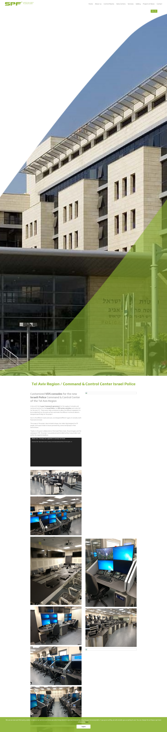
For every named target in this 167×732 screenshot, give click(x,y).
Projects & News (149, 4)
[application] (56, 452)
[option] (83, 193)
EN (153, 11)
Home (91, 4)
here (87, 722)
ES (155, 11)
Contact (159, 4)
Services (131, 4)
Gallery (138, 4)
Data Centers (121, 4)
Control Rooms (109, 4)
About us (98, 4)
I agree (83, 726)
